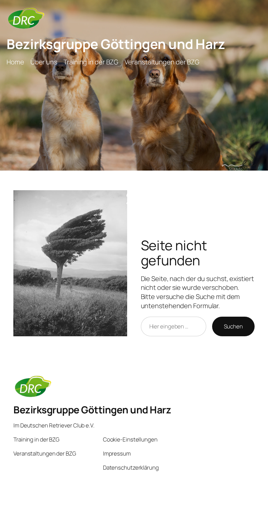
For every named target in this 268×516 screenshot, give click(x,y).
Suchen (233, 326)
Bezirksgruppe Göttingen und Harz (116, 44)
